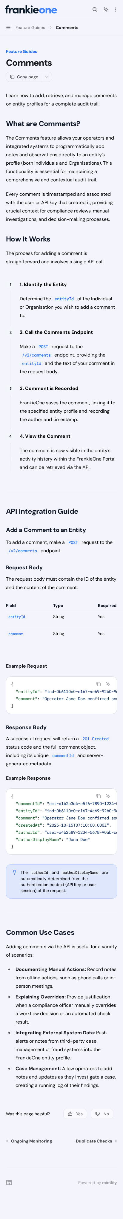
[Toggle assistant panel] (106, 9)
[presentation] (61, 695)
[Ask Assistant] (108, 684)
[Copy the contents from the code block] (98, 684)
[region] (61, 626)
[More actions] (115, 9)
